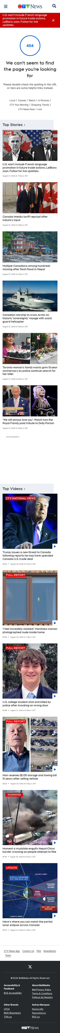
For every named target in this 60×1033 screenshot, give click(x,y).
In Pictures (43, 100)
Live (39, 109)
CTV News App (12, 951)
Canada (22, 100)
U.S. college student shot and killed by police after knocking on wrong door (27, 704)
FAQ (39, 951)
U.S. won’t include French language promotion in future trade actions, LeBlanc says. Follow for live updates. (30, 168)
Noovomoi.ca (39, 1012)
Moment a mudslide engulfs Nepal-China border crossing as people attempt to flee (29, 850)
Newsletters (50, 951)
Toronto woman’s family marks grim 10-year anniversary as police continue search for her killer (30, 371)
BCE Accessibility (13, 993)
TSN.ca (8, 1016)
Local (12, 100)
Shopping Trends (40, 104)
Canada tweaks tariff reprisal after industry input (25, 218)
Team (8, 955)
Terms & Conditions (42, 993)
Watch (32, 100)
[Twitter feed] (30, 967)
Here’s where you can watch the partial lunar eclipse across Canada (27, 923)
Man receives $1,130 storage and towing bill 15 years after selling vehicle (30, 777)
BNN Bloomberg (12, 1012)
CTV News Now (26, 109)
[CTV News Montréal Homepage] (30, 6)
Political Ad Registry (42, 997)
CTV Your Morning (19, 104)
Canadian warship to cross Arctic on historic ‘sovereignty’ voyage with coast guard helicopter (27, 318)
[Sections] (6, 6)
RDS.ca (36, 1016)
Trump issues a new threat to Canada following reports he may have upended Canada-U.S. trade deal (28, 556)
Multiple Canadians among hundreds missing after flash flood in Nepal (26, 267)
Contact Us (28, 951)
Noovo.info (37, 1009)
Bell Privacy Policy (41, 989)
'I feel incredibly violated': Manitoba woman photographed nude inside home (30, 630)
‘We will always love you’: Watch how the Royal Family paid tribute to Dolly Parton (28, 421)
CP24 (7, 1009)
